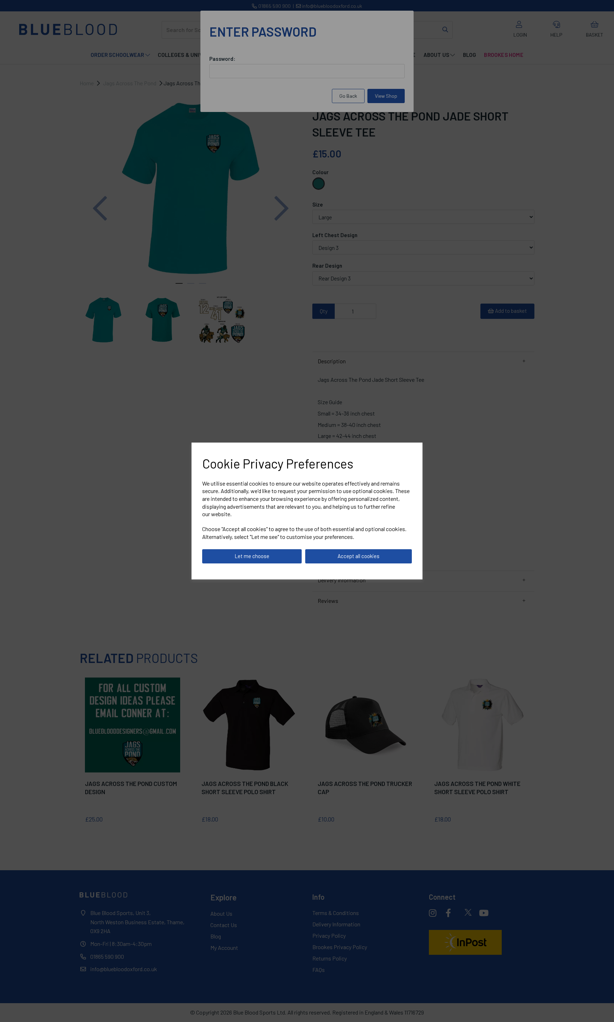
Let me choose (252, 556)
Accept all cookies (358, 556)
